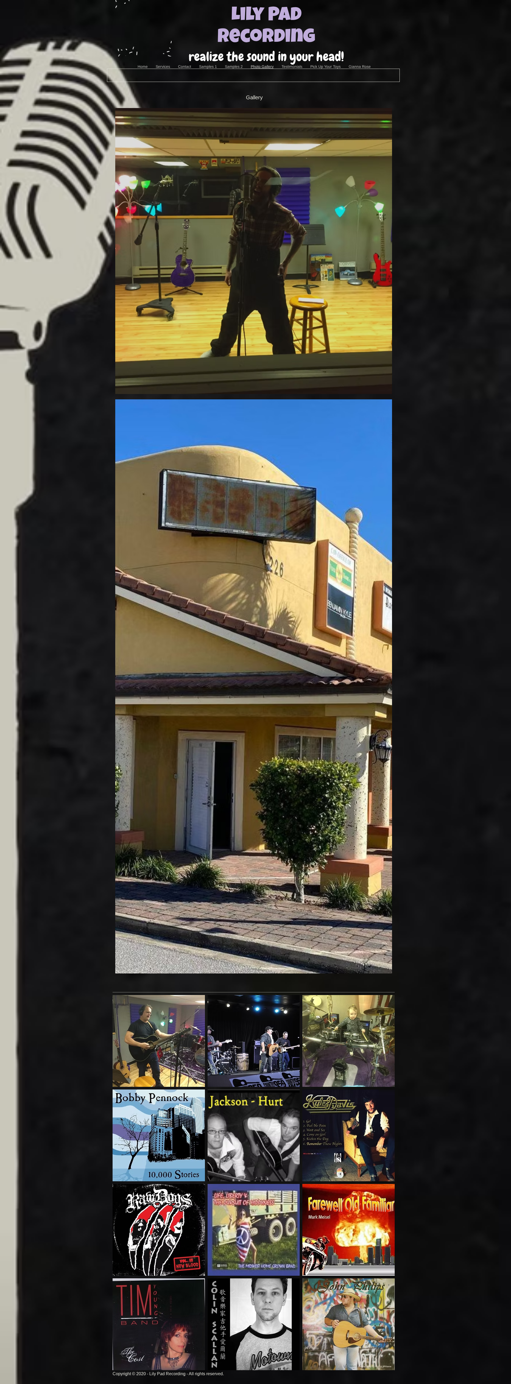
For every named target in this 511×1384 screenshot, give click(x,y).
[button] (253, 251)
